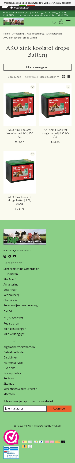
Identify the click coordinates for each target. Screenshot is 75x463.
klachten (9, 394)
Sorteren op (31, 76)
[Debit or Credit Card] (63, 442)
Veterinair (10, 290)
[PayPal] (41, 442)
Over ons (9, 368)
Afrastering (18, 33)
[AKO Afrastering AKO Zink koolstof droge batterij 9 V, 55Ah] (19, 172)
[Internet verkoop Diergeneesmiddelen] (11, 458)
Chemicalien (11, 300)
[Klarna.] (52, 442)
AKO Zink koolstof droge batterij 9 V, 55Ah (19, 200)
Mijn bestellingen (14, 329)
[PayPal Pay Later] (24, 447)
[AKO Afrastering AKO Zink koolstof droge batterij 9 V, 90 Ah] (55, 104)
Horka (7, 310)
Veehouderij (11, 295)
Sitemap (8, 383)
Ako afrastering (35, 33)
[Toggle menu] (68, 21)
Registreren (11, 323)
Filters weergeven (37, 67)
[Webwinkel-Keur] (11, 444)
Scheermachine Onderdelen (21, 269)
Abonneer (59, 408)
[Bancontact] (35, 442)
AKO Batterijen (54, 33)
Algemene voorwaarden (19, 347)
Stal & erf (9, 279)
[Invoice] (30, 447)
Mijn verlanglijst (13, 334)
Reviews (8, 378)
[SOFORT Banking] (47, 442)
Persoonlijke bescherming (20, 305)
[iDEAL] (24, 442)
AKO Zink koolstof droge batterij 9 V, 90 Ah (55, 133)
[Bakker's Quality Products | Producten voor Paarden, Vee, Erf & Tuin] (13, 21)
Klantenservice (13, 363)
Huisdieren (10, 274)
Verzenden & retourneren (20, 389)
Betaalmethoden (14, 352)
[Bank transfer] (30, 442)
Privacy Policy (12, 373)
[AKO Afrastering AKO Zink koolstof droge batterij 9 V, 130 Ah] (19, 104)
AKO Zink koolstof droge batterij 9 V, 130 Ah (19, 133)
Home (6, 33)
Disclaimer (10, 357)
